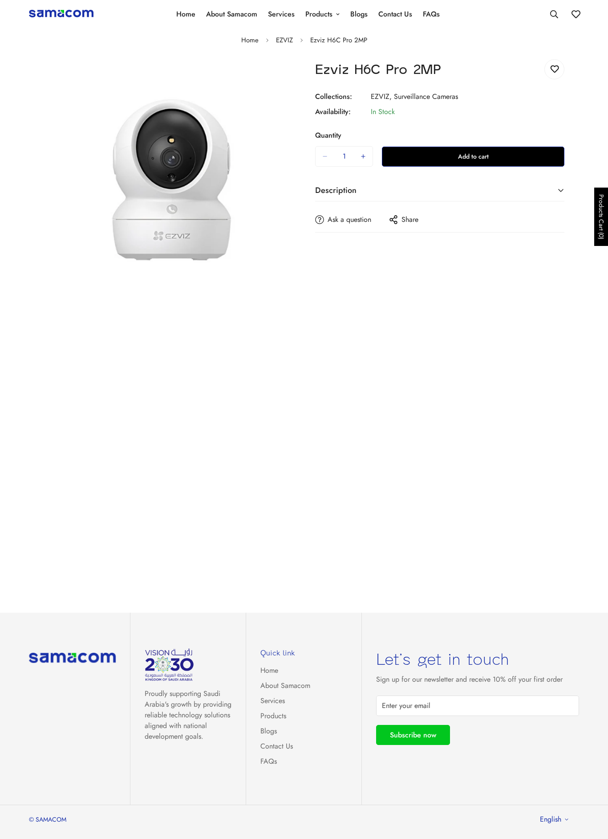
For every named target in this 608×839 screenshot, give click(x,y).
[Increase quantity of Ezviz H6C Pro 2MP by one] (363, 156)
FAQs (431, 14)
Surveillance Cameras (426, 96)
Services (281, 14)
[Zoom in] (285, 78)
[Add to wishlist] (554, 69)
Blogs (359, 14)
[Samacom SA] (61, 14)
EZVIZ (284, 40)
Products (318, 14)
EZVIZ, (381, 96)
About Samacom (231, 14)
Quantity (328, 135)
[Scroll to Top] (590, 790)
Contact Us (395, 14)
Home (185, 14)
